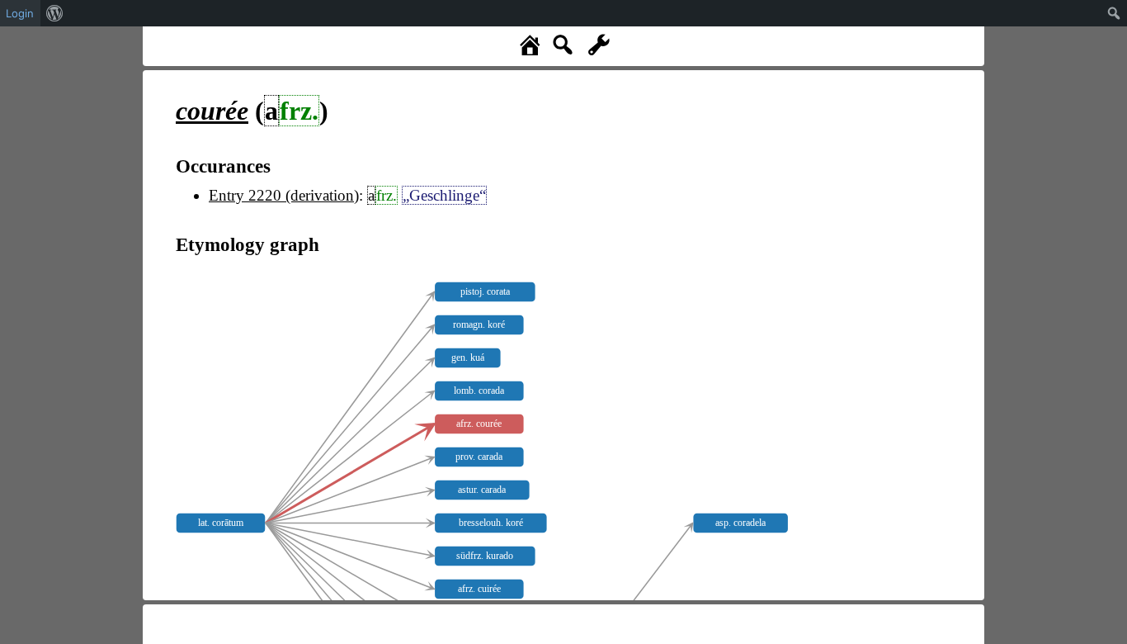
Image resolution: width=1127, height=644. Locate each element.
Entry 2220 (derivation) (284, 195)
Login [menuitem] (20, 13)
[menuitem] (54, 13)
